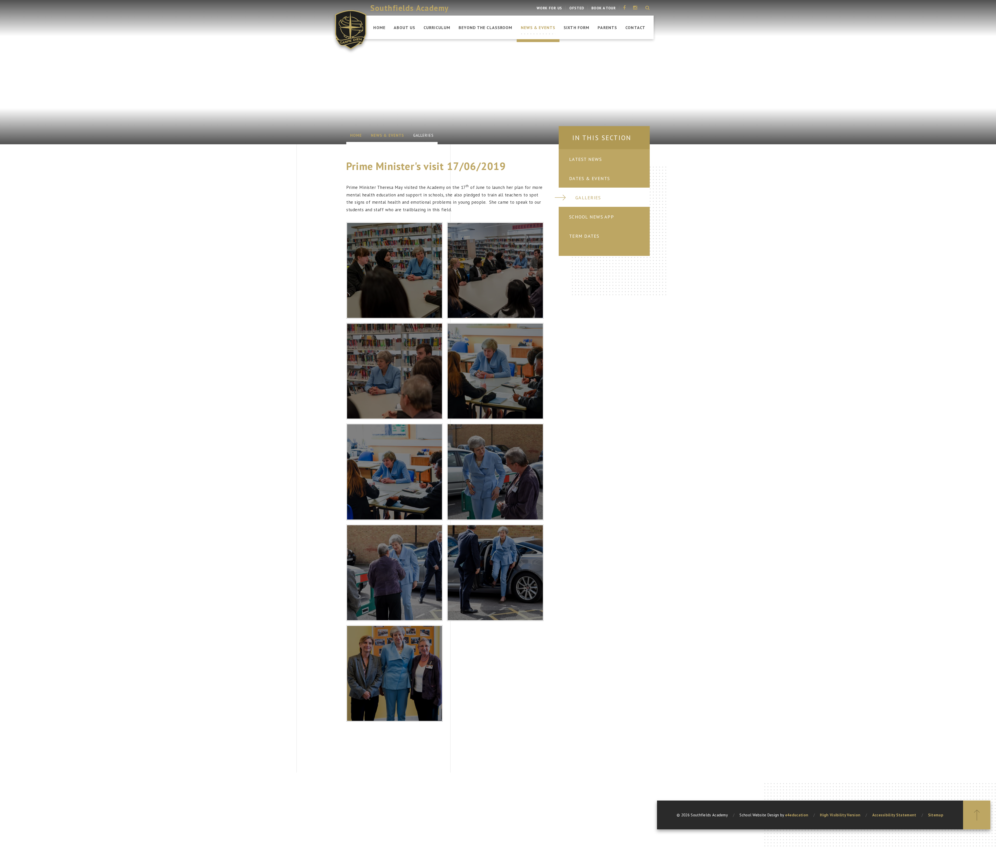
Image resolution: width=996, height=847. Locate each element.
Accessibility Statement (894, 814)
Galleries (423, 135)
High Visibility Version (840, 814)
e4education (796, 814)
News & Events (387, 135)
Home (356, 135)
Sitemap (935, 814)
